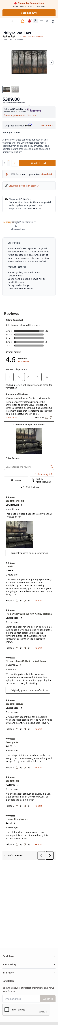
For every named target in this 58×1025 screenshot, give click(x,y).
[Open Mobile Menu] (4, 21)
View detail (46, 174)
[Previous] (6, 62)
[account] (47, 20)
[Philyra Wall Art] (29, 62)
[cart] (52, 21)
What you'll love (11, 132)
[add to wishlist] (14, 163)
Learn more (47, 125)
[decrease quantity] (8, 164)
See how (31, 115)
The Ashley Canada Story (30, 3)
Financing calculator (14, 115)
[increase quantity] (8, 161)
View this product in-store (23, 185)
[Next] (51, 62)
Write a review (35, 36)
